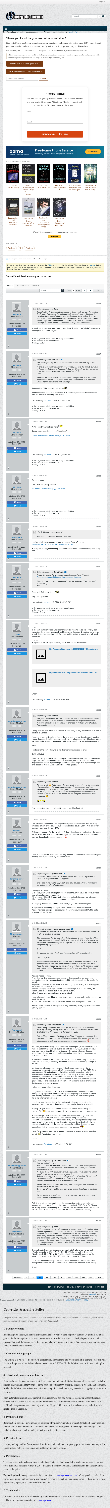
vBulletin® (92, 1294)
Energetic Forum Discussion (21, 259)
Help (49, 1287)
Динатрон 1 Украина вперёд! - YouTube (48, 489)
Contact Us (59, 1287)
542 (54, 1277)
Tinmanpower (16, 879)
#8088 (98, 422)
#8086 (98, 304)
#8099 (98, 1155)
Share (18, 330)
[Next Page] (90, 290)
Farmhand (17, 1030)
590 (76, 1277)
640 (83, 1277)
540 (39, 1277)
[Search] (103, 16)
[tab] (10, 286)
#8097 (98, 923)
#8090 (98, 527)
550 (69, 1277)
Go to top (99, 1287)
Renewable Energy (40, 259)
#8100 (98, 1221)
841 (91, 1277)
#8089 (98, 476)
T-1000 (16, 634)
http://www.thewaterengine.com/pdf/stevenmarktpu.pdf (73, 672)
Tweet (18, 333)
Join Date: (12, 324)
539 (32, 1277)
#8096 (98, 868)
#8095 (98, 819)
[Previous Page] (84, 290)
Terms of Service (84, 1287)
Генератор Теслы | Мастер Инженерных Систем (52, 544)
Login (101, 2)
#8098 (98, 1019)
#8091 (98, 566)
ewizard (16, 830)
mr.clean (17, 314)
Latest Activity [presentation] (22, 286)
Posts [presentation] (10, 286)
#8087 (98, 354)
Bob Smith (17, 537)
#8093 (98, 710)
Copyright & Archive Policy (77, 1300)
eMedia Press (73, 32)
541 (47, 1277)
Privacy (70, 1287)
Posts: (15, 326)
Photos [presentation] (36, 286)
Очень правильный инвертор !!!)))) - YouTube (51, 435)
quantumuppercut (17, 721)
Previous (17, 1277)
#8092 (98, 624)
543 (61, 1277)
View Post (62, 359)
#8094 (98, 776)
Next (100, 1277)
